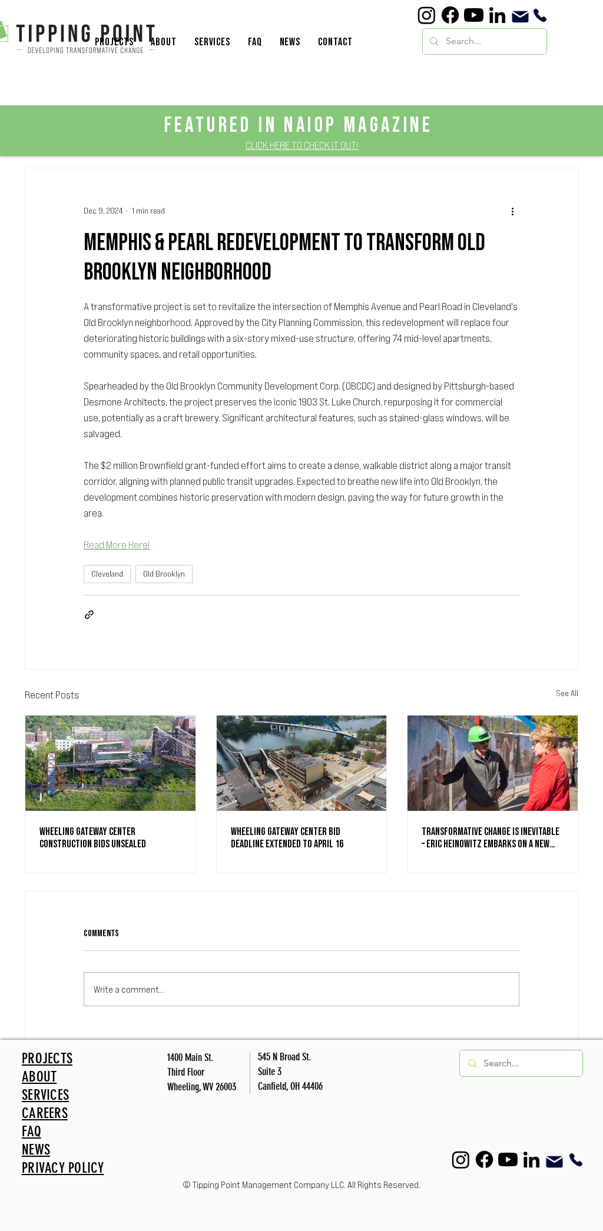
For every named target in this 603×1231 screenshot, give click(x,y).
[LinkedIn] (497, 15)
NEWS (36, 1149)
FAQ (31, 1131)
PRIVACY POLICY (63, 1167)
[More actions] (512, 211)
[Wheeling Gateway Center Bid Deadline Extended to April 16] (302, 763)
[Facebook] (450, 15)
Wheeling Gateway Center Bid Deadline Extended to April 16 (287, 838)
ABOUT (39, 1076)
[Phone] (539, 15)
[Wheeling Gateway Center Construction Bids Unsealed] (110, 763)
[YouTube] (473, 15)
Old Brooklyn (164, 573)
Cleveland (107, 573)
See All (567, 693)
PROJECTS (47, 1058)
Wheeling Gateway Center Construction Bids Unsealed (92, 838)
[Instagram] (426, 15)
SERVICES (45, 1094)
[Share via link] (89, 614)
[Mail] (520, 16)
